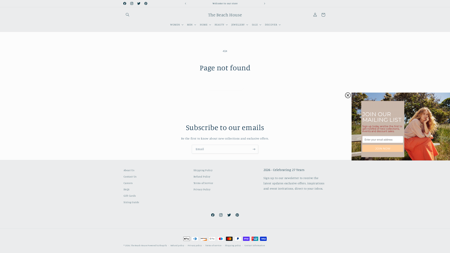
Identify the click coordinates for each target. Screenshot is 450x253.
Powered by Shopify (157, 245)
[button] (128, 15)
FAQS (127, 189)
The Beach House (139, 245)
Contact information (255, 245)
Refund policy (177, 245)
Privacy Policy (202, 189)
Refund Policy (202, 176)
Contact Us (130, 176)
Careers (128, 182)
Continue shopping (225, 85)
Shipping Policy (203, 170)
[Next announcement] (264, 3)
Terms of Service (203, 182)
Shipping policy (233, 245)
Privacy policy (195, 245)
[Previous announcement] (185, 3)
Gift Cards (130, 195)
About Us (129, 170)
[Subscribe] (254, 149)
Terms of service (213, 245)
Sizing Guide (131, 202)
